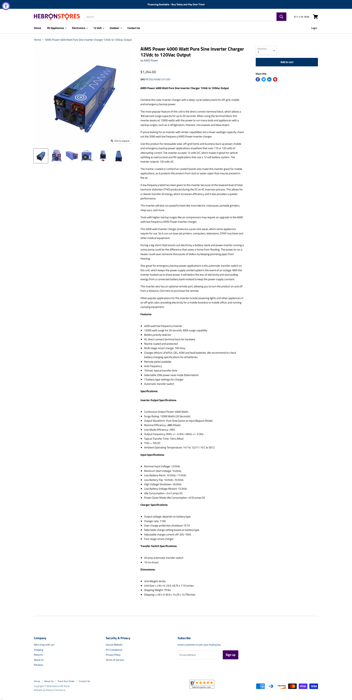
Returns (38, 655)
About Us (39, 660)
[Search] (281, 16)
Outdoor (115, 28)
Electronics (79, 28)
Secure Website (114, 644)
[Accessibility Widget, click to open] (6, 6)
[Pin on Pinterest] (275, 79)
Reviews (38, 665)
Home (37, 28)
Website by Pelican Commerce (49, 690)
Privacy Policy (113, 655)
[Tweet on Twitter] (263, 79)
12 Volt (97, 28)
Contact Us (133, 28)
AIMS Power (151, 60)
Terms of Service (115, 660)
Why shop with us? (44, 644)
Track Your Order (66, 681)
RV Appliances (56, 28)
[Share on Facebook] (258, 79)
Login (314, 28)
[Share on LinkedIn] (269, 79)
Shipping (38, 650)
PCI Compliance (114, 650)
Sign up (230, 654)
